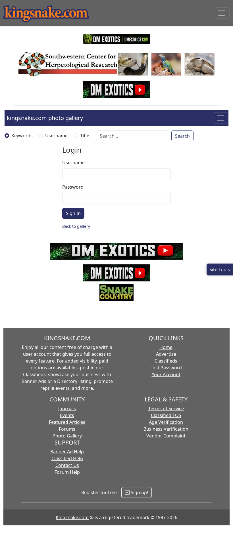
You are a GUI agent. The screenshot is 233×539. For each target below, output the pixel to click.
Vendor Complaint (166, 436)
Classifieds (166, 361)
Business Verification (165, 429)
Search (182, 136)
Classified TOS (166, 415)
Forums (67, 429)
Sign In (73, 213)
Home (165, 347)
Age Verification (166, 422)
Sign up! (139, 492)
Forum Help (67, 472)
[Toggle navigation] (222, 13)
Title (84, 135)
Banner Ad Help (67, 452)
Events (67, 415)
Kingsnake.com (72, 517)
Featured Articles (67, 422)
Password (73, 187)
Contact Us (67, 465)
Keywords (22, 135)
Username (56, 135)
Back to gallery (76, 226)
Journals (67, 408)
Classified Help (67, 458)
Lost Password (166, 368)
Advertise (166, 354)
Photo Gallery (67, 436)
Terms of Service (166, 408)
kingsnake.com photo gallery (45, 118)
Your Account (166, 374)
